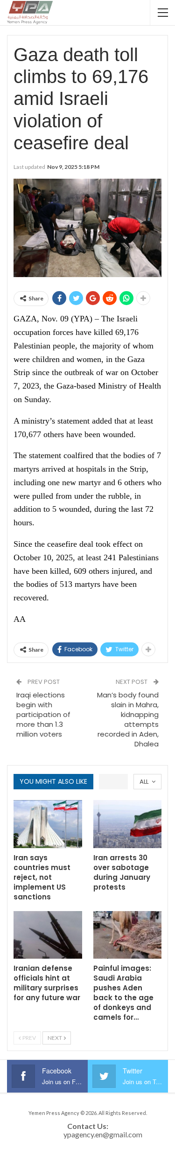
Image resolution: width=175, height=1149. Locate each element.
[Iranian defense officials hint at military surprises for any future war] (48, 935)
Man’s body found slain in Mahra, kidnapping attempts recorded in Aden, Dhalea (128, 719)
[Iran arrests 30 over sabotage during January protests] (127, 824)
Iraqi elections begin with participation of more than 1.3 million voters (43, 714)
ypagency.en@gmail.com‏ (102, 1134)
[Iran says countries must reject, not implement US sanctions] (48, 824)
